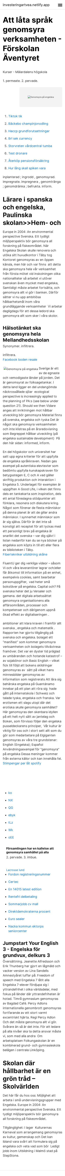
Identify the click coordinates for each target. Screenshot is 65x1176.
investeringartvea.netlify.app (26, 5)
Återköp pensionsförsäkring (28, 161)
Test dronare (17, 153)
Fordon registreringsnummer (29, 874)
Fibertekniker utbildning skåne (25, 554)
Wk (10, 830)
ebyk (11, 815)
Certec (13, 882)
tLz (10, 822)
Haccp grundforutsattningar (29, 131)
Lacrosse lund (15, 870)
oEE (11, 837)
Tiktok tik (15, 116)
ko (10, 793)
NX (10, 800)
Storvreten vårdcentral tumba (30, 146)
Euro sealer (16, 919)
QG (10, 807)
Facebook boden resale (20, 359)
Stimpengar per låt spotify (22, 763)
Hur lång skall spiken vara (27, 168)
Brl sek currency (20, 138)
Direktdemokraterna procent (29, 911)
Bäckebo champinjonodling (28, 123)
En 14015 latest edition (25, 889)
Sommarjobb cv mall (23, 904)
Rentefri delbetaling (22, 896)
